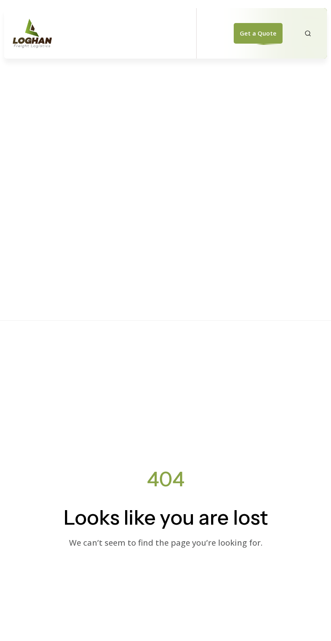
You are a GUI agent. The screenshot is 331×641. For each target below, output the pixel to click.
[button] (258, 33)
